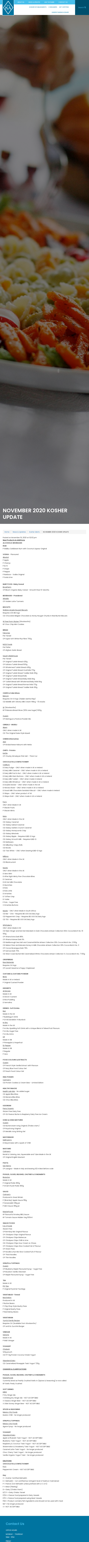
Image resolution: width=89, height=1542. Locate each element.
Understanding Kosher (60, 12)
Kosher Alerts (34, 532)
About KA (20, 2)
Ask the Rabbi (49, 2)
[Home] (8, 7)
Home (7, 532)
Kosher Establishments (37, 7)
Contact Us (63, 2)
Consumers (52, 7)
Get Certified (64, 7)
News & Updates (34, 2)
